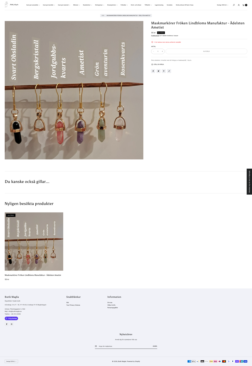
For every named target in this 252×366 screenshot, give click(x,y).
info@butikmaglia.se (15, 311)
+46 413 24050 (16, 314)
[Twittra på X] (158, 71)
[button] (33, 5)
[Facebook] (7, 324)
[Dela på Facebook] (153, 71)
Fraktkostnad (155, 35)
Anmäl (155, 346)
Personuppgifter (112, 307)
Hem (103, 15)
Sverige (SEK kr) (222, 5)
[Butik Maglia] (12, 4)
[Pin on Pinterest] (164, 71)
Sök (67, 302)
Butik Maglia (122, 361)
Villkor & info (111, 305)
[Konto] (239, 5)
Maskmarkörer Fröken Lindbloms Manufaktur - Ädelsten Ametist (33, 275)
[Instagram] (12, 324)
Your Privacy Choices (73, 305)
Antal (153, 46)
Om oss (109, 302)
